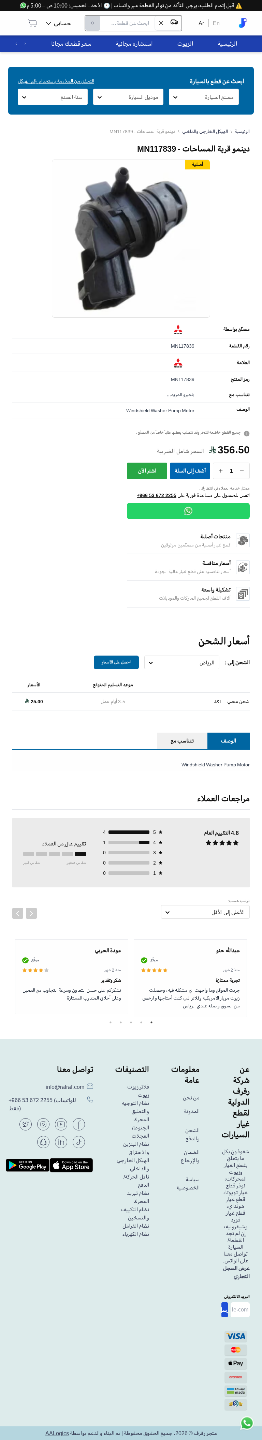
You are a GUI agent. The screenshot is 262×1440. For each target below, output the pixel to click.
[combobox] (233, 97)
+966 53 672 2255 (156, 495)
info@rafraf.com (65, 1086)
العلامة (243, 362)
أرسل (224, 1310)
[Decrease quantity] (242, 471)
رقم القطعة (239, 346)
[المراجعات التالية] (31, 913)
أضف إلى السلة (190, 470)
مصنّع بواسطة (236, 329)
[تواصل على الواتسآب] (247, 1425)
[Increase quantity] (221, 471)
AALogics (57, 1433)
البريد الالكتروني (237, 1296)
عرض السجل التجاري (236, 1272)
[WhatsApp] (188, 511)
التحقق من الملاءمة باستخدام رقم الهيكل (56, 81)
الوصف (243, 409)
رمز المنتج (240, 379)
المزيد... (174, 394)
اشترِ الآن (147, 470)
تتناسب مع (239, 394)
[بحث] (92, 23)
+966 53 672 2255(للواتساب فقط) (42, 1104)
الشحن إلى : (237, 662)
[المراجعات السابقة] (17, 913)
